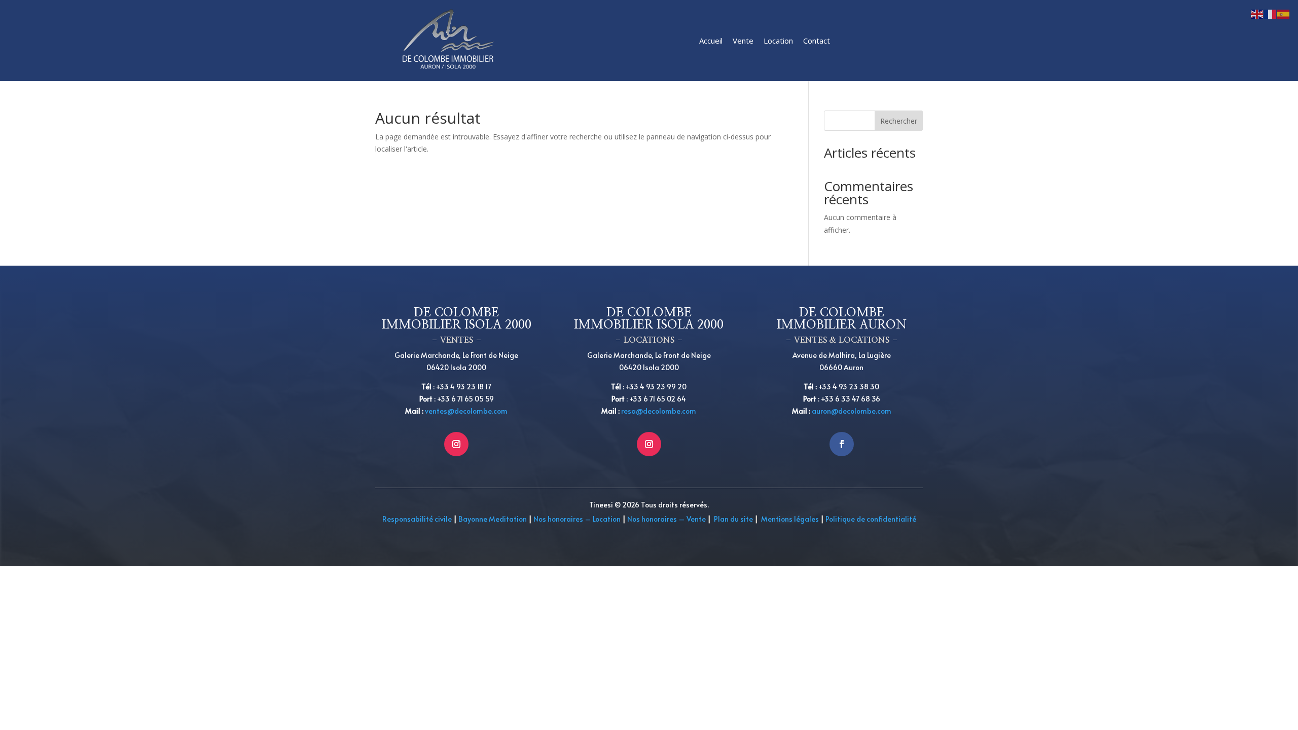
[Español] (1283, 13)
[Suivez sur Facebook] (842, 444)
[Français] (1270, 13)
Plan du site (733, 519)
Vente (743, 40)
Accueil (711, 40)
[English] (1257, 13)
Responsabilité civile (417, 519)
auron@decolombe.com (851, 411)
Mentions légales (790, 519)
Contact (816, 40)
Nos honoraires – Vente (667, 519)
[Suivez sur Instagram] (456, 444)
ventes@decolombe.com (466, 411)
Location (778, 40)
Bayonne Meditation (492, 519)
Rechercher (898, 121)
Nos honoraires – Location (577, 519)
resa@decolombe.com (658, 411)
